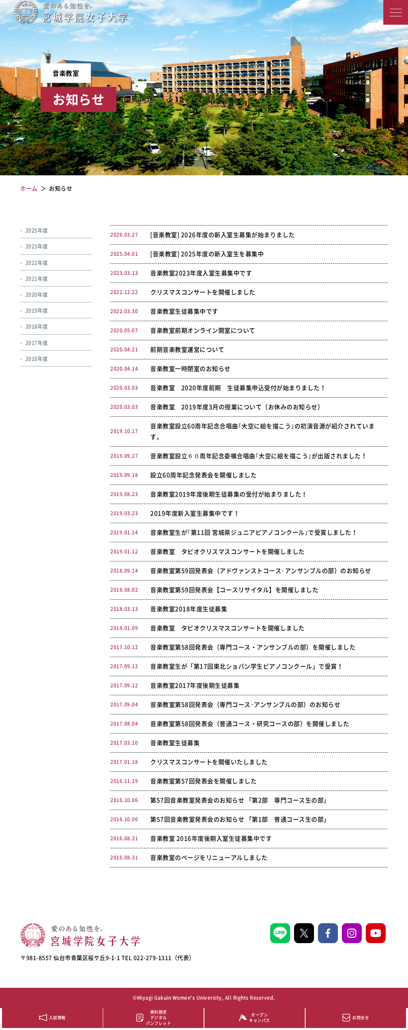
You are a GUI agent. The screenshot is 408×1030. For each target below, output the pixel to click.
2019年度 (37, 310)
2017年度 (37, 342)
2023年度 (37, 246)
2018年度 (37, 326)
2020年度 (37, 294)
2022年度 (37, 262)
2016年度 (37, 358)
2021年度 (37, 278)
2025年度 (37, 230)
